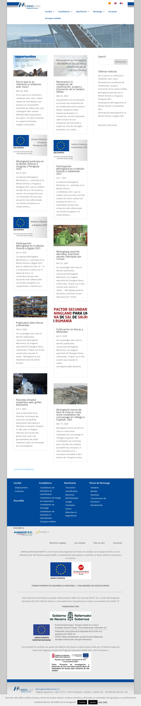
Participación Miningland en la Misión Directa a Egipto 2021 (30, 246)
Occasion (113, 12)
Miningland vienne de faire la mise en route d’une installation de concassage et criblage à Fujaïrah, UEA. (70, 414)
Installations (64, 12)
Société (48, 12)
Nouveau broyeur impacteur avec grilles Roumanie (29, 402)
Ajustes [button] (93, 702)
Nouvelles (19, 500)
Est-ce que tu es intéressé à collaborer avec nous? (28, 84)
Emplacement (21, 487)
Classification (71, 491)
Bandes (94, 491)
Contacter (19, 491)
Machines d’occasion (107, 125)
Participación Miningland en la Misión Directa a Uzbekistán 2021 (70, 170)
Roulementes (97, 505)
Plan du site (99, 543)
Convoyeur (70, 505)
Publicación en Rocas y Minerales (69, 330)
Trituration (70, 487)
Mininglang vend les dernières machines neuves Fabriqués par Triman (68, 255)
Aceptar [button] (82, 702)
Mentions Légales (58, 543)
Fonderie (95, 487)
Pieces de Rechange (99, 482)
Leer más (102, 702)
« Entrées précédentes (23, 469)
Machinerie (81, 11)
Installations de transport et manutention (47, 514)
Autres (68, 508)
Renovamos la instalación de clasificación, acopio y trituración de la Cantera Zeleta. (70, 86)
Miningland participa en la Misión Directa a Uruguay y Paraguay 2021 (30, 165)
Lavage (68, 501)
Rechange (97, 12)
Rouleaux (95, 494)
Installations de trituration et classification (47, 491)
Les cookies (79, 543)
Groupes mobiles (53, 18)
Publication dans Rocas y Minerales (29, 324)
